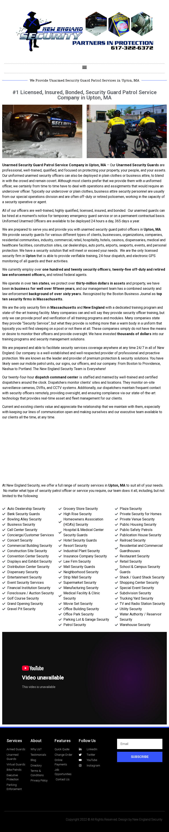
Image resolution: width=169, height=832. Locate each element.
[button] (84, 67)
